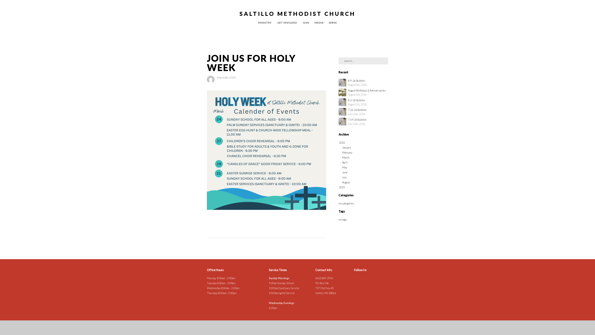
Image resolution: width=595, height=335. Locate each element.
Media (319, 22)
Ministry (265, 22)
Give (306, 22)
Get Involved (287, 22)
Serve (333, 22)
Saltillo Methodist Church (298, 13)
